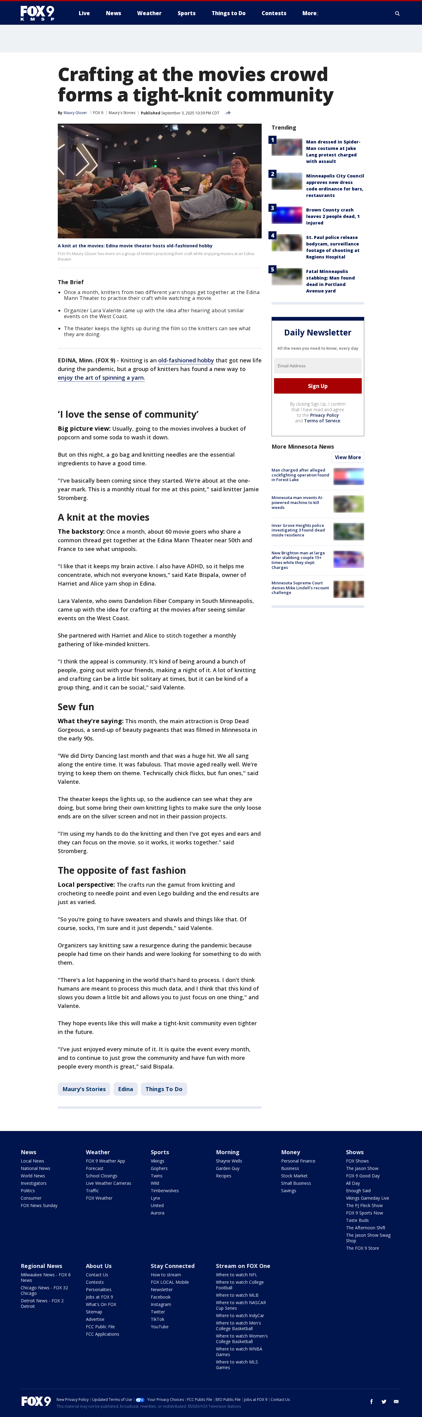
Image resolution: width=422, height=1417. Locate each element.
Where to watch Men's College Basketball (238, 1325)
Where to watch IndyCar (240, 1315)
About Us (99, 1266)
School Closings (101, 1176)
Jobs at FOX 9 (99, 1297)
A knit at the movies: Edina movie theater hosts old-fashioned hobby (135, 246)
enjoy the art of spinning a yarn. (101, 377)
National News (35, 1168)
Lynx (155, 1198)
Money (290, 1152)
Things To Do (164, 1089)
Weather (98, 1152)
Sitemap (94, 1312)
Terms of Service (322, 421)
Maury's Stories (122, 112)
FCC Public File (100, 1327)
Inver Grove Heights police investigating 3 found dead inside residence (298, 529)
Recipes (223, 1176)
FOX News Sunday (39, 1205)
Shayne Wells (229, 1161)
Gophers (159, 1168)
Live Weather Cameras (108, 1183)
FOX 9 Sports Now (364, 1213)
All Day (353, 1183)
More (309, 13)
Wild (155, 1183)
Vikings (157, 1161)
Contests (95, 1282)
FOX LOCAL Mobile (170, 1282)
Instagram (161, 1304)
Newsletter (162, 1289)
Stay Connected (173, 1266)
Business (290, 1168)
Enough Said (358, 1190)
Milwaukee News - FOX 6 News (46, 1277)
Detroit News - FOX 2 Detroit (42, 1303)
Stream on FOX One (243, 1266)
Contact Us (97, 1275)
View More (348, 457)
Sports (160, 1152)
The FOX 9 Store (362, 1248)
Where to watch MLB (237, 1295)
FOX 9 (98, 112)
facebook (372, 1401)
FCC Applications (102, 1334)
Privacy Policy (324, 415)
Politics (28, 1190)
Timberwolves (165, 1190)
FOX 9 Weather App (105, 1161)
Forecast (94, 1168)
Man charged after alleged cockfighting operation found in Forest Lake (300, 474)
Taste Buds (357, 1220)
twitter (384, 1401)
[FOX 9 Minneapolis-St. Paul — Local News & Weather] (41, 13)
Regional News (41, 1266)
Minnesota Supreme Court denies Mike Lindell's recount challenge (300, 587)
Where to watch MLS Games (237, 1364)
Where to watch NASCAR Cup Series (241, 1305)
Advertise (95, 1319)
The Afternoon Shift (366, 1228)
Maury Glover (75, 112)
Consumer (31, 1198)
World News (33, 1176)
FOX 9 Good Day (363, 1176)
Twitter (158, 1312)
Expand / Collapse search (397, 13)
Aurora (157, 1213)
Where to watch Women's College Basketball (242, 1338)
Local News (32, 1161)
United (157, 1205)
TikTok (157, 1319)
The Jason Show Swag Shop (368, 1238)
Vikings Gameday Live (367, 1198)
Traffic (92, 1190)
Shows (355, 1152)
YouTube (160, 1327)
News (28, 1152)
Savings (288, 1190)
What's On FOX (101, 1304)
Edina (125, 1089)
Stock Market (294, 1176)
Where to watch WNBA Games (239, 1351)
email (396, 1401)
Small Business (296, 1183)
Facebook (161, 1297)
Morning (227, 1152)
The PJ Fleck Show (364, 1205)
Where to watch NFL (236, 1275)
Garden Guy (227, 1168)
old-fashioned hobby (186, 360)
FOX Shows (357, 1161)
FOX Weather (99, 1198)
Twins (156, 1176)
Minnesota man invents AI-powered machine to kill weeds (297, 502)
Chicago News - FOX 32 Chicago (44, 1290)
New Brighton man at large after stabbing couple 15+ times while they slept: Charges (298, 560)
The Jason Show (362, 1168)
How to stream (166, 1275)
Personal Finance (298, 1161)
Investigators (34, 1183)
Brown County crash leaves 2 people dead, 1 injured (333, 216)
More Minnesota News (303, 446)
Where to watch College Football (240, 1285)
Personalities (99, 1289)
